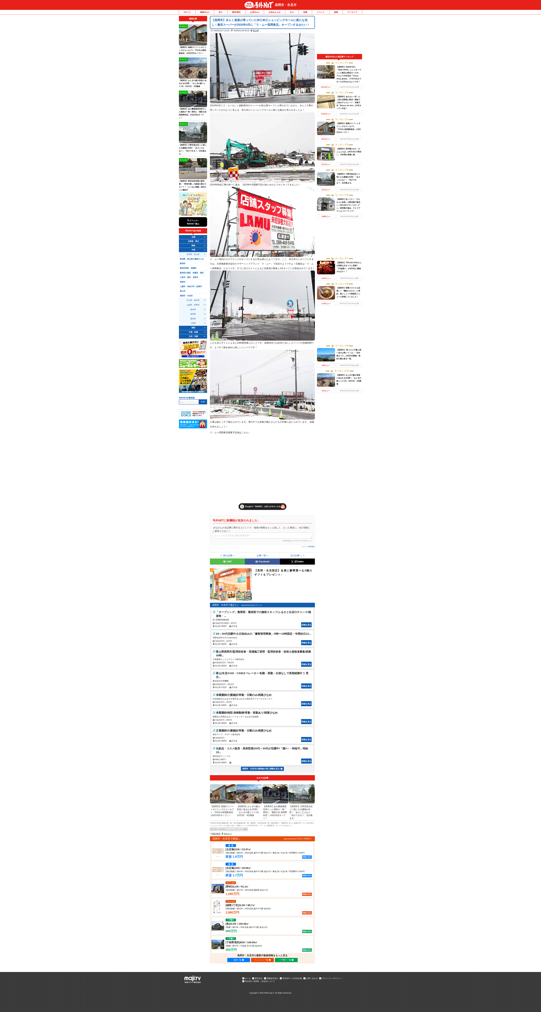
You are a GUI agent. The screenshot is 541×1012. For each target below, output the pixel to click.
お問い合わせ (312, 978)
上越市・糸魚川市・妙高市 (191, 286)
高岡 (245, 829)
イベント (321, 12)
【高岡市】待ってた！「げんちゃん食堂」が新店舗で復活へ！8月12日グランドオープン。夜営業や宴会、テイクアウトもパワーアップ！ (348, 205)
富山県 (256, 30)
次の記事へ (296, 555)
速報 (336, 12)
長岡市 (182, 282)
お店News (254, 12)
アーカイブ (352, 12)
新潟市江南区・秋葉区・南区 (192, 273)
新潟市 (182, 263)
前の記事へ (228, 555)
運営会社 (259, 978)
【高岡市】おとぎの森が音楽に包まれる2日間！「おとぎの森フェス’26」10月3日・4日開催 (192, 83)
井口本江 (214, 829)
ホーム (248, 978)
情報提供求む (272, 978)
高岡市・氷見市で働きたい (225, 605)
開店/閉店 (236, 12)
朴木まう (228, 834)
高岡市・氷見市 (286, 5)
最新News (204, 12)
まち (292, 12)
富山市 (182, 291)
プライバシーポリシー (332, 978)
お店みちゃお (275, 12)
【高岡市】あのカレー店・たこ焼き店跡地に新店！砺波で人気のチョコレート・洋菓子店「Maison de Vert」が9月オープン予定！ (348, 102)
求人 (221, 12)
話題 (305, 12)
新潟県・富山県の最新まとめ (192, 259)
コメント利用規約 (308, 547)
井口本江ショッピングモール (230, 829)
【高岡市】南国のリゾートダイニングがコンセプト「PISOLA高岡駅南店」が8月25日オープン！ (192, 50)
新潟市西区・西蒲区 (188, 268)
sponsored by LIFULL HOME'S (297, 839)
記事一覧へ (262, 555)
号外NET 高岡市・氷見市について (260, 981)
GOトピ (187, 12)
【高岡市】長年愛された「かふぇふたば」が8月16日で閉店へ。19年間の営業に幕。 (348, 152)
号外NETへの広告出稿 (292, 978)
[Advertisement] (339, 35)
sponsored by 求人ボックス (251, 605)
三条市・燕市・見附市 (189, 277)
